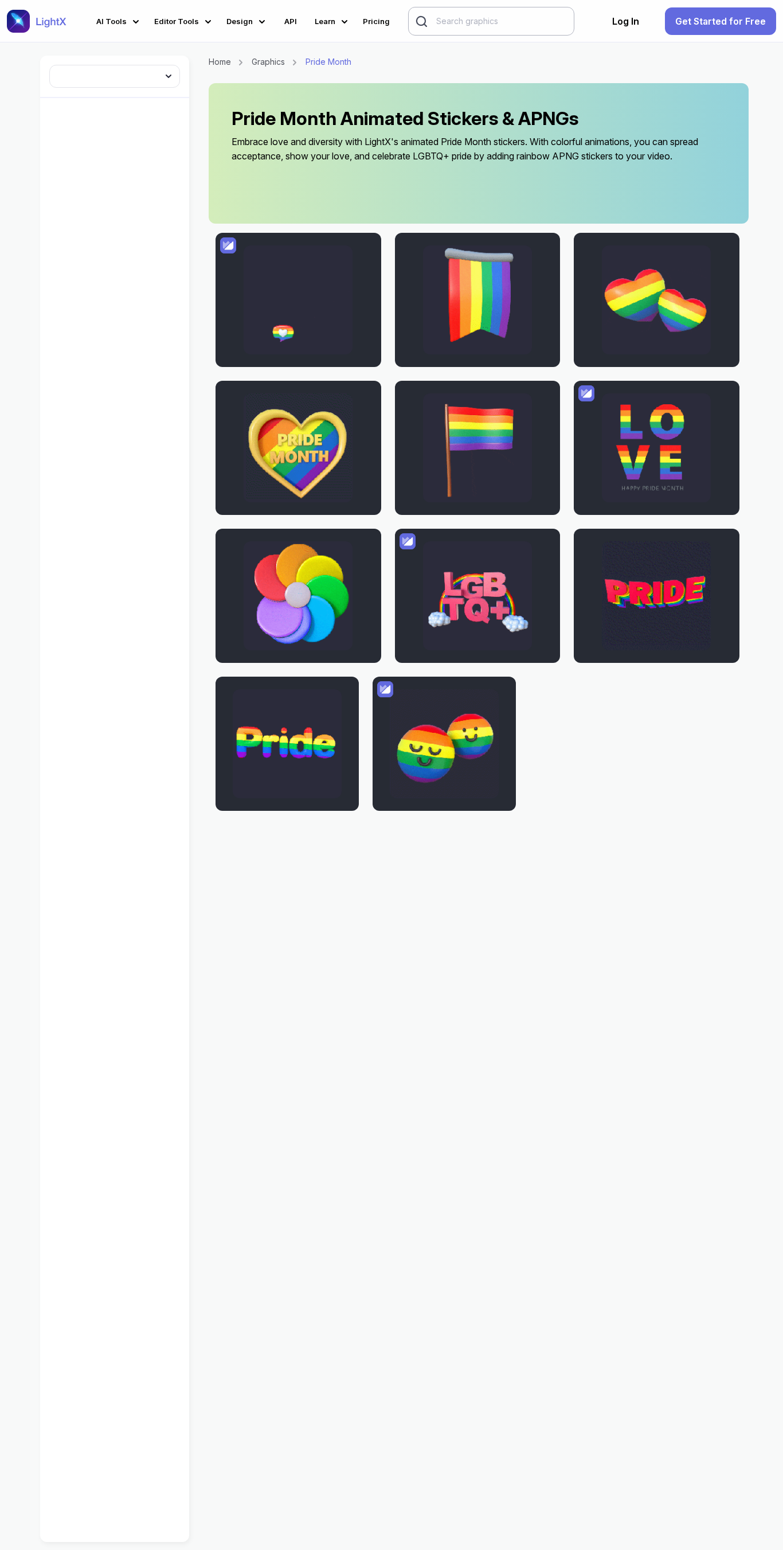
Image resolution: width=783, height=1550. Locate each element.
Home (220, 62)
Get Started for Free (720, 21)
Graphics (268, 62)
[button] (119, 19)
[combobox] (114, 74)
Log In (625, 21)
